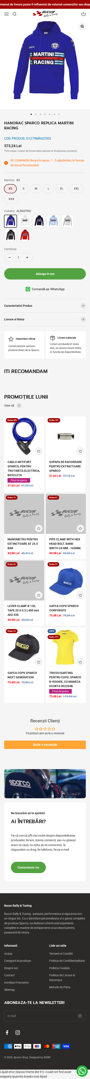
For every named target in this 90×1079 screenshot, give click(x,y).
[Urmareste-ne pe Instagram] (18, 1032)
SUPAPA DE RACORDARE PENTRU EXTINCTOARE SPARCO (65, 466)
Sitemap (9, 989)
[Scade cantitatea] (9, 257)
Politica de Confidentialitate (67, 960)
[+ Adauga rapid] (38, 451)
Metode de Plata (59, 987)
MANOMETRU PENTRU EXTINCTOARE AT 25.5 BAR (23, 544)
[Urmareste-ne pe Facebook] (7, 1032)
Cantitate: (10, 249)
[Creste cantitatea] (27, 257)
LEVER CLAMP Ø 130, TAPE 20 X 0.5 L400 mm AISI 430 (23, 610)
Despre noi (11, 968)
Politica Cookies (59, 968)
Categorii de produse (17, 960)
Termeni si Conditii (61, 953)
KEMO (47, 1057)
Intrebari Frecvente (16, 982)
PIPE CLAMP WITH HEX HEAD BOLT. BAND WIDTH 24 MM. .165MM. (65, 544)
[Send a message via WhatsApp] (82, 1071)
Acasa (8, 953)
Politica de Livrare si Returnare (62, 978)
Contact (9, 975)
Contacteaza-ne (28, 867)
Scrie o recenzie (45, 745)
